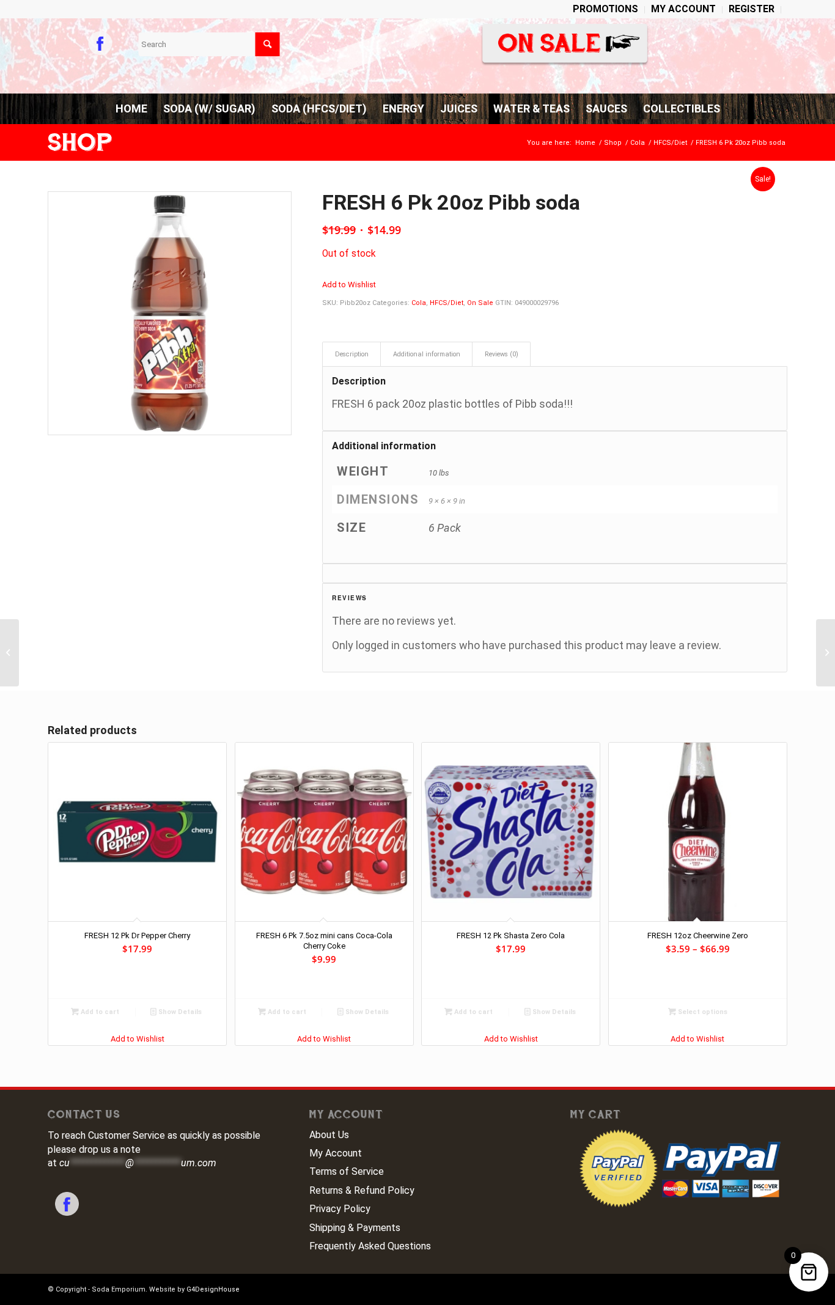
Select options (701, 1012)
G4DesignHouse (213, 1289)
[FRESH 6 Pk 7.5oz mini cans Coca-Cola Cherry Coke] (9, 652)
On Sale (480, 303)
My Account (335, 1153)
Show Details (179, 1012)
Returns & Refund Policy (361, 1190)
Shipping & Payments (354, 1227)
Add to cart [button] (99, 1012)
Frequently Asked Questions (370, 1246)
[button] (349, 284)
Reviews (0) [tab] (501, 354)
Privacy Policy (339, 1209)
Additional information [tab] (426, 354)
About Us (329, 1135)
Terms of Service (346, 1171)
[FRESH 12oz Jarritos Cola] (825, 652)
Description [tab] (352, 354)
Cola (418, 303)
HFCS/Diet (446, 303)
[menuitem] (606, 9)
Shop (80, 142)
